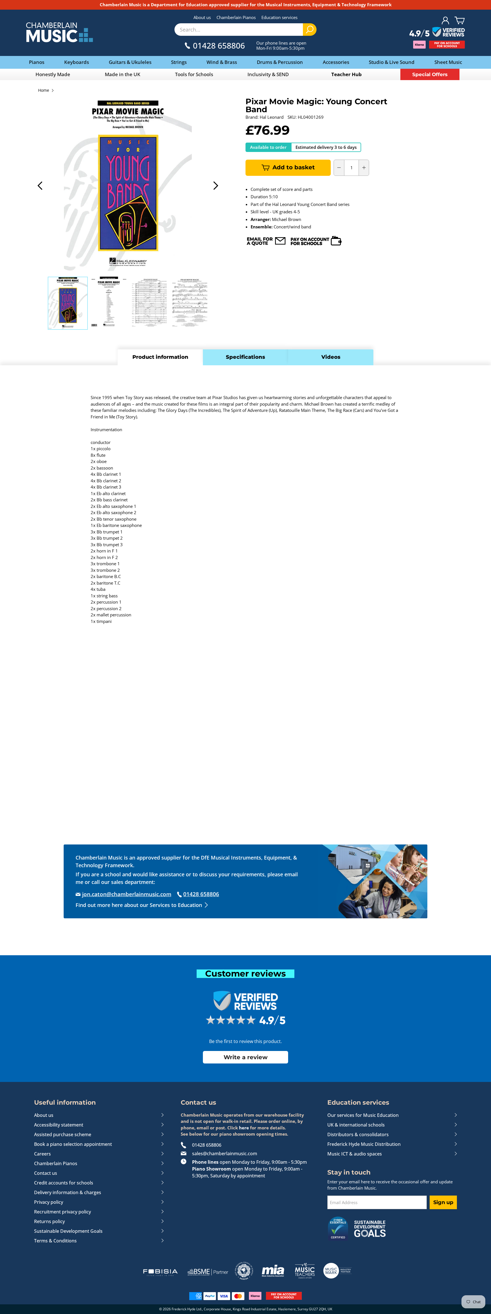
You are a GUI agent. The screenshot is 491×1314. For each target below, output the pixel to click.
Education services (279, 17)
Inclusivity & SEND (268, 74)
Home (43, 91)
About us (202, 17)
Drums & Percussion (280, 62)
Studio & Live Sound (392, 62)
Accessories (336, 62)
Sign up (443, 1202)
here (244, 1128)
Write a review (246, 1057)
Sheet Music (448, 62)
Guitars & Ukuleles (130, 62)
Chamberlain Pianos (236, 17)
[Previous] (40, 186)
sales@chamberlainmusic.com (224, 1153)
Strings (179, 62)
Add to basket (293, 167)
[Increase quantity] (364, 167)
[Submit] (310, 29)
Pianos (36, 62)
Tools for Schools (194, 74)
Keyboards (76, 62)
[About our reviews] (437, 32)
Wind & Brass (222, 62)
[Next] (215, 186)
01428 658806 (206, 1145)
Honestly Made (53, 74)
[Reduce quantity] (339, 167)
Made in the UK (122, 74)
